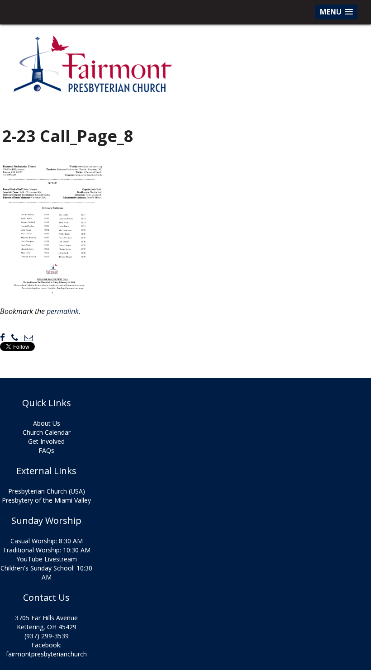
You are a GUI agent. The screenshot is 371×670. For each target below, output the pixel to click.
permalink (63, 311)
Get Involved (46, 441)
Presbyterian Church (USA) (46, 491)
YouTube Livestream (46, 559)
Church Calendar (47, 432)
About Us (46, 423)
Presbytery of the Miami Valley (46, 500)
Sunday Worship (46, 520)
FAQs (46, 450)
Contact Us (46, 597)
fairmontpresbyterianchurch (46, 654)
